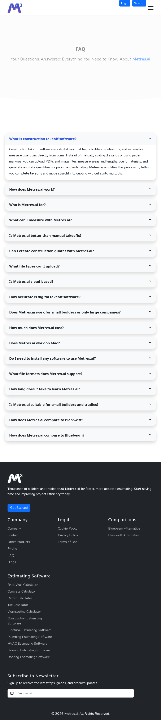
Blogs (12, 562)
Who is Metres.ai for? (27, 204)
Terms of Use (68, 542)
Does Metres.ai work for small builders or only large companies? (65, 312)
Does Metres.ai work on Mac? (34, 343)
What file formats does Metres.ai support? (45, 373)
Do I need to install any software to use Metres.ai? (52, 358)
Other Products (19, 542)
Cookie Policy (67, 528)
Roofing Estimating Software (29, 657)
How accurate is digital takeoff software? (44, 296)
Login (124, 3)
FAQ (11, 555)
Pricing (12, 548)
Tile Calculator (18, 605)
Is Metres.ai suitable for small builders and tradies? (54, 404)
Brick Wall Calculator (23, 584)
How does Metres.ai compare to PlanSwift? (46, 419)
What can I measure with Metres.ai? (40, 220)
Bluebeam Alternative (124, 528)
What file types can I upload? (34, 266)
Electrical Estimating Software (30, 630)
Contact (13, 535)
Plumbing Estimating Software (30, 637)
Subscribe (143, 693)
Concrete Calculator (22, 591)
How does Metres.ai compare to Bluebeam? (46, 435)
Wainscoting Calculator (24, 611)
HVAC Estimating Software (28, 643)
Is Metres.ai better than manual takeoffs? (45, 235)
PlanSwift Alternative (124, 535)
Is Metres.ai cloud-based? (31, 281)
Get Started (19, 507)
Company (14, 528)
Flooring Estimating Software (29, 650)
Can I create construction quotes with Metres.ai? (51, 250)
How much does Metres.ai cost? (36, 327)
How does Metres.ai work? (32, 189)
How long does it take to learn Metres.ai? (44, 389)
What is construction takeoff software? (43, 138)
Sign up (139, 3)
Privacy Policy (68, 535)
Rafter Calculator (20, 598)
